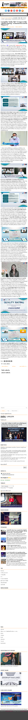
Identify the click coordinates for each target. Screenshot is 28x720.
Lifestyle (3, 639)
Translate (11, 487)
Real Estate (3, 643)
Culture (2, 635)
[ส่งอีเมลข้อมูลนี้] (4, 363)
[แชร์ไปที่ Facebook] (7, 363)
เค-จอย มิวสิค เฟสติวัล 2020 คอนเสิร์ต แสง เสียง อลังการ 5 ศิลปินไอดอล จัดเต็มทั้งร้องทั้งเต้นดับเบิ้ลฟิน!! (16, 553)
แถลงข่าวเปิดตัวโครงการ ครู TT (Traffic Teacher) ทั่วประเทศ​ (13, 461)
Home (2, 17)
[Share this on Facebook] (4, 361)
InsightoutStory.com (13, 709)
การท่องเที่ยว (3, 574)
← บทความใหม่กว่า (4, 366)
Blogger (25, 709)
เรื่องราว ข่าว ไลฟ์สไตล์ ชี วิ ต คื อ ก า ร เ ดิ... (9, 631)
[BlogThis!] (5, 363)
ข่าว (1, 576)
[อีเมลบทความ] (2, 363)
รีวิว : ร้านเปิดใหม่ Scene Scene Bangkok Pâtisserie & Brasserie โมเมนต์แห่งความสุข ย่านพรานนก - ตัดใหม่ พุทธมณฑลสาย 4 (16, 560)
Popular (3, 410)
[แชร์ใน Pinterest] (9, 363)
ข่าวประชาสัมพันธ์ (8, 17)
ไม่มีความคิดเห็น (18, 26)
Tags (8, 410)
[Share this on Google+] (8, 361)
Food (2, 637)
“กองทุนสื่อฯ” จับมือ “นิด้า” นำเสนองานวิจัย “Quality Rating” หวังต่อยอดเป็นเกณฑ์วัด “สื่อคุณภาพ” (14, 23)
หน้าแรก (13, 366)
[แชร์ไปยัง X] (6, 363)
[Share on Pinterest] (9, 361)
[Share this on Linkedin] (11, 361)
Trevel (2, 641)
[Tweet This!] (6, 361)
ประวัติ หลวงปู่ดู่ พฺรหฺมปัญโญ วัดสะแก (13, 545)
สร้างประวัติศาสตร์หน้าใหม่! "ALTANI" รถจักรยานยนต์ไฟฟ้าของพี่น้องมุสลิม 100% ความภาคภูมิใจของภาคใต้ (13, 458)
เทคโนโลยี (3, 584)
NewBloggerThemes (24, 711)
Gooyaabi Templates (9, 711)
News (2, 633)
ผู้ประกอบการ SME (4, 580)
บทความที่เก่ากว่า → (23, 366)
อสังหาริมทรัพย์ (4, 582)
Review (2, 570)
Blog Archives (14, 410)
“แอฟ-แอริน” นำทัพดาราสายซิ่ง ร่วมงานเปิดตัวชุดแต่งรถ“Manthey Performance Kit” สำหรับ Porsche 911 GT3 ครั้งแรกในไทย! (13, 425)
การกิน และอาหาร (4, 572)
